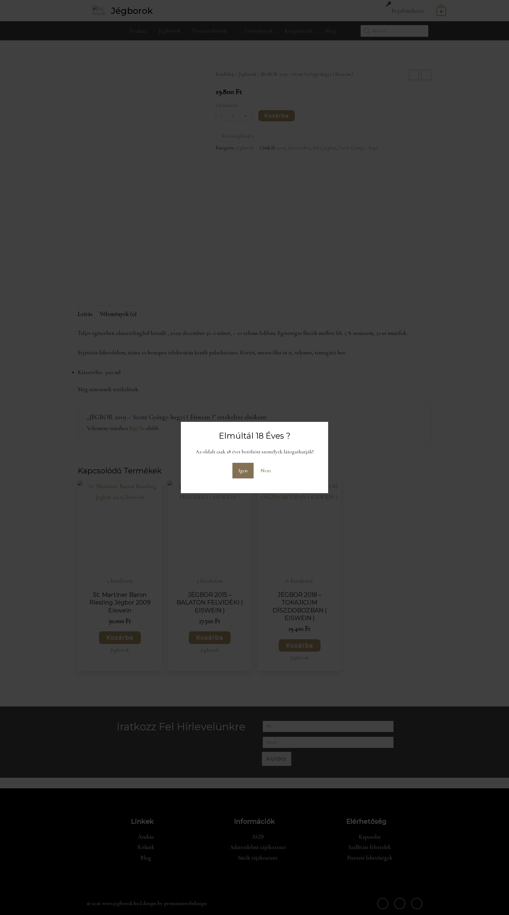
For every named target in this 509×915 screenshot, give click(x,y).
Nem (266, 470)
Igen (243, 470)
